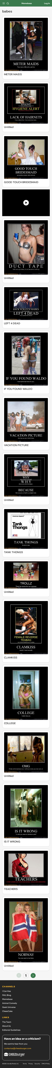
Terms (25, 1064)
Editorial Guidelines (11, 1030)
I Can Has (6, 991)
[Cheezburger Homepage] (26, 1055)
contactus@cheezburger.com (17, 1048)
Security (37, 1064)
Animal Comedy (9, 1003)
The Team (6, 1022)
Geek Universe (9, 1007)
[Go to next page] (33, 975)
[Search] (7, 3)
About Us (6, 1026)
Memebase (26, 3)
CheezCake (7, 1011)
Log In (47, 3)
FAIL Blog (6, 995)
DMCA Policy (46, 1064)
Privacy (30, 1064)
